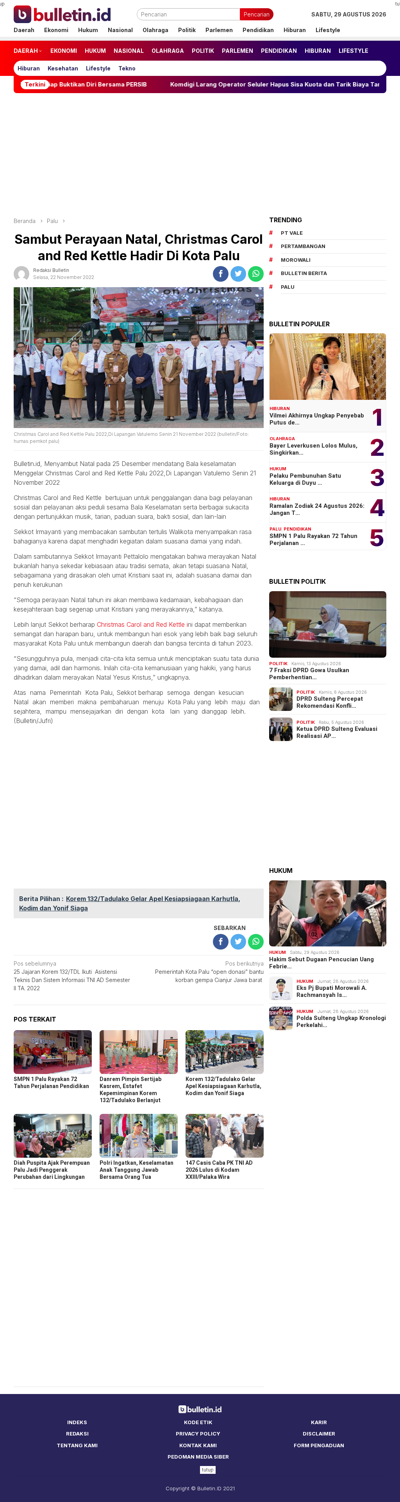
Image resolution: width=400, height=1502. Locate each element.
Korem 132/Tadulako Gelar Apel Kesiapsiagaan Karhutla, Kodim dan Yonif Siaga (223, 1086)
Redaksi (77, 1433)
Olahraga (282, 438)
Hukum (278, 468)
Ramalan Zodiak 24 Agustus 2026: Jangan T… (317, 509)
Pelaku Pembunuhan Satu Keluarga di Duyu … (305, 479)
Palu (275, 529)
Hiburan (280, 408)
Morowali (296, 260)
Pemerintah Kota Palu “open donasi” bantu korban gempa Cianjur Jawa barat (209, 971)
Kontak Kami (198, 1445)
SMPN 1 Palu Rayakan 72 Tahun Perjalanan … (313, 539)
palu (288, 287)
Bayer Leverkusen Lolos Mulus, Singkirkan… (313, 449)
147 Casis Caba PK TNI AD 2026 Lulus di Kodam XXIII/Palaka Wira (219, 1170)
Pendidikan (297, 529)
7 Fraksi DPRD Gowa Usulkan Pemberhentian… (309, 674)
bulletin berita (304, 273)
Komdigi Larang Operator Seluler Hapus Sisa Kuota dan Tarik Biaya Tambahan (240, 84)
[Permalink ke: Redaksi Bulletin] (21, 273)
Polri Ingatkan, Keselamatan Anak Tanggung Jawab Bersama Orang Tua (136, 1170)
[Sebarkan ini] (221, 274)
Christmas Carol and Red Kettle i (142, 624)
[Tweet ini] (238, 274)
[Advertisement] (200, 155)
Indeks (77, 1422)
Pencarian (257, 14)
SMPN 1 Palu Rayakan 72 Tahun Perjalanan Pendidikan (51, 1082)
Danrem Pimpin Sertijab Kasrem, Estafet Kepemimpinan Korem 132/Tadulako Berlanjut (130, 1089)
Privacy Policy (198, 1433)
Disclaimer (319, 1433)
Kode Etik (198, 1422)
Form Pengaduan (319, 1445)
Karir (319, 1422)
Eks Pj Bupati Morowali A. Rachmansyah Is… (331, 991)
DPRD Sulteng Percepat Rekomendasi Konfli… (329, 702)
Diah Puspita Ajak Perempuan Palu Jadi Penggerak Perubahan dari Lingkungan (52, 1170)
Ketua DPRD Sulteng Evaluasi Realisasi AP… (336, 732)
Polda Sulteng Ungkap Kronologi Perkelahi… (341, 1022)
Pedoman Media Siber (198, 1456)
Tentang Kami (77, 1445)
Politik (278, 663)
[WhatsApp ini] (256, 274)
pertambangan (303, 246)
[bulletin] (62, 13)
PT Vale (292, 233)
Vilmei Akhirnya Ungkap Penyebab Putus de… (317, 419)
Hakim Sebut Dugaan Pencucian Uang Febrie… (321, 963)
